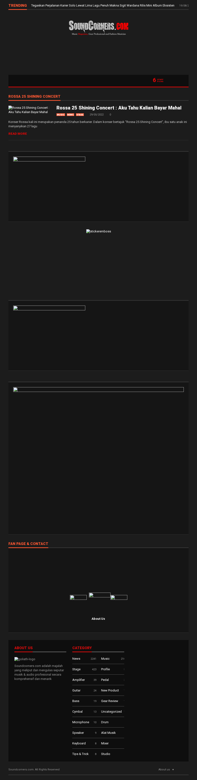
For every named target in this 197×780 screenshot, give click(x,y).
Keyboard (79, 743)
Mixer (105, 743)
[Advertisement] (98, 57)
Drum (105, 722)
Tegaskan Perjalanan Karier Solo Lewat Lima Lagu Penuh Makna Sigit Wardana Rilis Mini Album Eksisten (103, 5)
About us (164, 769)
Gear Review (109, 701)
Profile (105, 669)
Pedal (105, 679)
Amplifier (78, 679)
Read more (17, 133)
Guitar (76, 690)
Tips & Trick (80, 753)
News (70, 115)
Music (61, 115)
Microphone (80, 722)
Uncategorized (111, 711)
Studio (105, 753)
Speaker (78, 732)
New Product (110, 690)
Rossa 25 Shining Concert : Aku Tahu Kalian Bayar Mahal (118, 108)
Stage (79, 115)
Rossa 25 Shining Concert (34, 97)
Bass (75, 701)
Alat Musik (108, 732)
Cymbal (77, 711)
